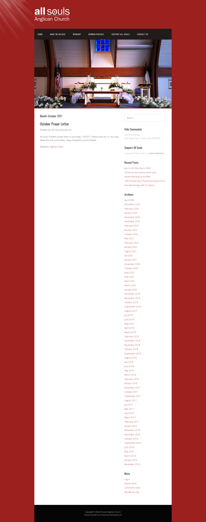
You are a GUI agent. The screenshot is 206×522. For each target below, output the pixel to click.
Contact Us (142, 34)
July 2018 (128, 362)
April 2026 (129, 200)
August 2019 (130, 310)
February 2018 (131, 379)
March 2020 (130, 285)
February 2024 (131, 208)
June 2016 (129, 447)
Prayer (60, 146)
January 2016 (130, 460)
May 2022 (129, 238)
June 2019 (129, 319)
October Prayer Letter (54, 124)
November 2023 (132, 221)
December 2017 (132, 387)
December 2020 (132, 264)
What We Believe (57, 34)
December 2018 (132, 340)
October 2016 (131, 438)
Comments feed (132, 487)
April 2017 (129, 413)
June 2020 (129, 272)
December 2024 (132, 204)
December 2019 (132, 293)
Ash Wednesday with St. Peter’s (139, 185)
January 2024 (130, 212)
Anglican (53, 146)
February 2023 (131, 225)
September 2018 (132, 353)
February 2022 (131, 242)
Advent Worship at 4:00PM (137, 176)
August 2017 (130, 400)
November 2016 (132, 434)
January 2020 (130, 289)
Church (87, 515)
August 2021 (130, 251)
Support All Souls (121, 34)
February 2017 (131, 421)
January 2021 (130, 259)
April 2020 (129, 281)
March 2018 (130, 374)
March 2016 (130, 455)
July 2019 (128, 315)
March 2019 (130, 332)
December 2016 (132, 430)
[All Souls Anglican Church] (52, 20)
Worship (77, 34)
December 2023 (132, 217)
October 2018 (131, 349)
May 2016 (129, 451)
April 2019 (129, 327)
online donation (156, 153)
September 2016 (132, 442)
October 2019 (131, 302)
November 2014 (132, 464)
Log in (127, 479)
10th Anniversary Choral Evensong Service (144, 180)
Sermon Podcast (96, 34)
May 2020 (129, 276)
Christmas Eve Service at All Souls (140, 172)
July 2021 (128, 255)
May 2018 (129, 370)
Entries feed (130, 483)
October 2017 (131, 391)
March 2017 (130, 417)
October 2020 (131, 268)
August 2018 (130, 357)
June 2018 (129, 366)
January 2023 (130, 230)
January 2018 (130, 383)
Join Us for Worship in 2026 (137, 168)
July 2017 (128, 404)
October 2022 (131, 234)
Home (40, 34)
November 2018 (132, 345)
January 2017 (130, 426)
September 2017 (132, 396)
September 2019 (132, 306)
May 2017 (129, 408)
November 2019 (132, 298)
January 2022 (130, 246)
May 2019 (129, 323)
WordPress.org (131, 492)
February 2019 (131, 336)
